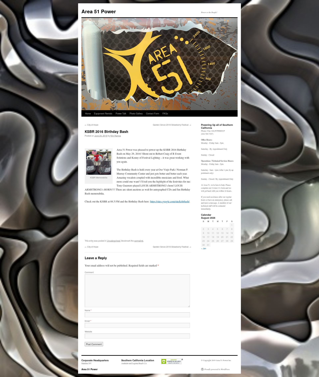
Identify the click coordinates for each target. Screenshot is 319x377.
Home (88, 113)
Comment (89, 272)
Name (88, 310)
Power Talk (121, 113)
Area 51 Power (98, 11)
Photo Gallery (136, 113)
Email (88, 320)
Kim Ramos (115, 135)
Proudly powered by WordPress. (217, 369)
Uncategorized (113, 240)
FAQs (165, 113)
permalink (138, 240)
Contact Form (152, 113)
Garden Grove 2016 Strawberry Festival (172, 124)
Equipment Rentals (103, 113)
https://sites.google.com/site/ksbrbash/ (169, 201)
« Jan (203, 248)
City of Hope (91, 124)
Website (88, 331)
